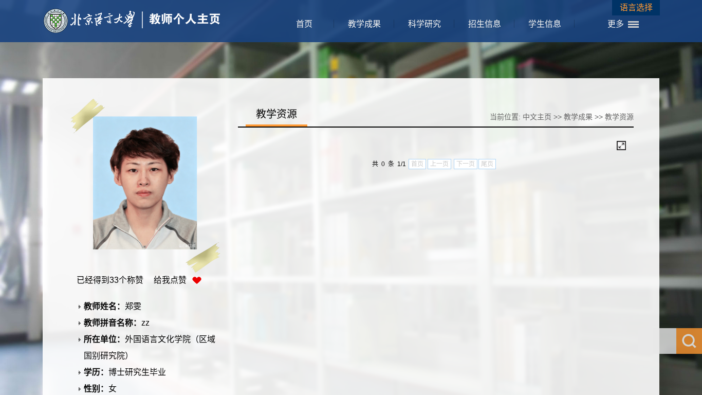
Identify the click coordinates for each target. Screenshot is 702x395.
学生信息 (544, 24)
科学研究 (424, 24)
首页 (304, 24)
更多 (615, 24)
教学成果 (364, 24)
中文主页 (537, 117)
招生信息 (484, 24)
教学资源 (619, 117)
